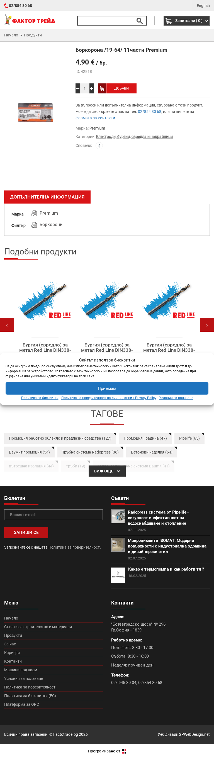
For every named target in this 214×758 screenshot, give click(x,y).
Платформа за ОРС (21, 704)
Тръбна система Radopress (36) (90, 452)
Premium (97, 128)
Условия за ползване (176, 398)
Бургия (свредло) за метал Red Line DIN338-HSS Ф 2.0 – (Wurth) (107, 350)
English (203, 5)
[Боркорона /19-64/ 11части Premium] (35, 116)
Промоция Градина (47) (145, 438)
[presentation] (7, 325)
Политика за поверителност (74, 547)
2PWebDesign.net (194, 734)
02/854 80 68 (20, 5)
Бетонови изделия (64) (151, 452)
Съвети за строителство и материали (38, 627)
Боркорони (51, 224)
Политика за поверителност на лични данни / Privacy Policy (108, 398)
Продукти (13, 635)
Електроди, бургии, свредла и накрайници (134, 136)
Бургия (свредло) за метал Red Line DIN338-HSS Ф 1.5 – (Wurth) (45, 350)
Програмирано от (104, 751)
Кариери (12, 652)
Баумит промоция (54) (29, 452)
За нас (10, 644)
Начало (11, 618)
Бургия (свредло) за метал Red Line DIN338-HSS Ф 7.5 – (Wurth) (169, 350)
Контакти (13, 661)
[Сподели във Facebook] (99, 145)
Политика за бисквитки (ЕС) (30, 695)
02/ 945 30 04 (123, 682)
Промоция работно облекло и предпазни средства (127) (60, 438)
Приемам (107, 388)
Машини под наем (20, 670)
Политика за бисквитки (40, 398)
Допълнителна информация (47, 197)
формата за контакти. (96, 118)
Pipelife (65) (189, 438)
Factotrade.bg (65, 734)
